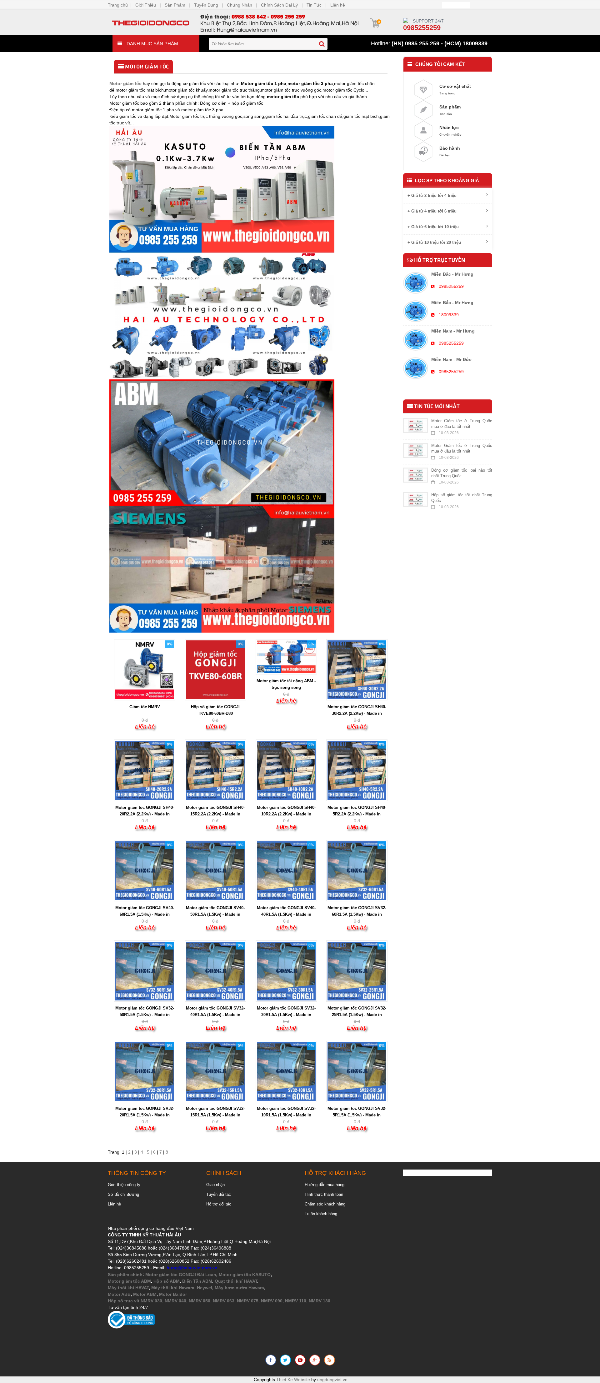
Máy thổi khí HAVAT (128, 1287)
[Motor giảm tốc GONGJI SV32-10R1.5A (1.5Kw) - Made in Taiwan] (286, 1071)
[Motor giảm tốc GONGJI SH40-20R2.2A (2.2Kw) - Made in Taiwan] (144, 769)
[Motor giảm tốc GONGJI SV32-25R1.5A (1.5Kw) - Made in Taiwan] (357, 970)
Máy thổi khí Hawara (172, 1287)
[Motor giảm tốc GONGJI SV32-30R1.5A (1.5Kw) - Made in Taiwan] (286, 970)
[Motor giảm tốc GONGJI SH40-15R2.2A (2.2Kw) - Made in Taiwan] (215, 769)
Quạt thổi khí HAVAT (236, 1281)
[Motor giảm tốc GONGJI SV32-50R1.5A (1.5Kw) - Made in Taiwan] (144, 970)
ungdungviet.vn (332, 1379)
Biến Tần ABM (197, 1281)
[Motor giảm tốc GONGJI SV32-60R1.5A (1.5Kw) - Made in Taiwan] (357, 870)
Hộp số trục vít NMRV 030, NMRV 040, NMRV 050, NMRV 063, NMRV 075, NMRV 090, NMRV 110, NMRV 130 (219, 1300)
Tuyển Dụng (206, 5)
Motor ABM (145, 1294)
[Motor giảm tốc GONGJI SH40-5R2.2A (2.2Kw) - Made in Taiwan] (357, 769)
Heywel (204, 1287)
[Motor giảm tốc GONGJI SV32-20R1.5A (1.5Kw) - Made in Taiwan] (144, 1071)
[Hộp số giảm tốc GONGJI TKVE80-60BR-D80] (215, 669)
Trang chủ (118, 5)
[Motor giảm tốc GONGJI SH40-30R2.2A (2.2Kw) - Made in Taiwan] (357, 669)
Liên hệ (337, 5)
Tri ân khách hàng (321, 1213)
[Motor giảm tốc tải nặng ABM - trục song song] (286, 656)
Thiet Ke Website (293, 1379)
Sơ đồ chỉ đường (123, 1194)
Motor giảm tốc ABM (129, 1281)
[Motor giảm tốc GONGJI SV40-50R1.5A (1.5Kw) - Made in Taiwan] (215, 870)
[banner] (234, 22)
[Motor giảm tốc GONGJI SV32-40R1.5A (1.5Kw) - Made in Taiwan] (215, 970)
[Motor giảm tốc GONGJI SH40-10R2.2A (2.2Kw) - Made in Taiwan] (286, 769)
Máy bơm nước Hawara (239, 1287)
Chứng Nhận (239, 5)
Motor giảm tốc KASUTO (245, 1274)
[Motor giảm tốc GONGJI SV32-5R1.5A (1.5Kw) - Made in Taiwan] (357, 1071)
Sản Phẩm (175, 5)
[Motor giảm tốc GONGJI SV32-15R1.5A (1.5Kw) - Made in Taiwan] (215, 1071)
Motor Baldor (173, 1294)
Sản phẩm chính (125, 1274)
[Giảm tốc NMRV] (144, 669)
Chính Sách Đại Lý (279, 5)
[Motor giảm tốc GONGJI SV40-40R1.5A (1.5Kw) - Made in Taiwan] (286, 870)
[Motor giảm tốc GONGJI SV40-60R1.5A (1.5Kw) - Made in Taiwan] (144, 870)
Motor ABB (119, 1294)
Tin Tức (314, 5)
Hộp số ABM (166, 1281)
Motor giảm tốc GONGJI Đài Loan (180, 1274)
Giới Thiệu (145, 5)
